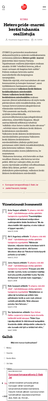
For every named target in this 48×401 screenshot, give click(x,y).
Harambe (9, 352)
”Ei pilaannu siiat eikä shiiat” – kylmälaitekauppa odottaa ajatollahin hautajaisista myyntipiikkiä (25, 213)
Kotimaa (24, 19)
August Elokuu (23, 40)
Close (46, 371)
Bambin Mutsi (11, 358)
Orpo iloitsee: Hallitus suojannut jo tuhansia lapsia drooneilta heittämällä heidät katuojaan (26, 315)
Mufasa (8, 347)
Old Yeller (9, 363)
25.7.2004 (38, 40)
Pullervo (9, 368)
